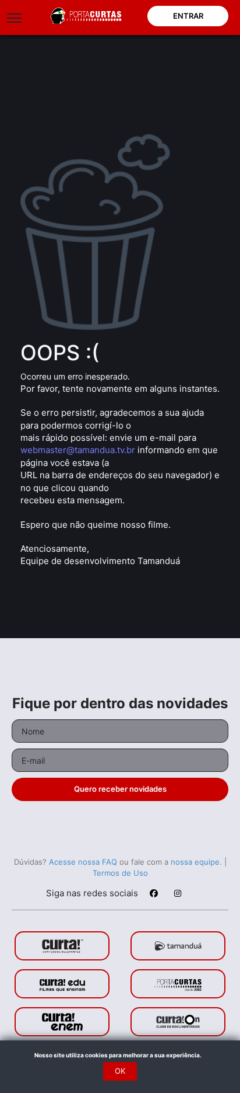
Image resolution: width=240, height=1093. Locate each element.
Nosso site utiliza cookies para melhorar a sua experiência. (120, 1055)
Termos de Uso (120, 873)
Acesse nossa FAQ (83, 861)
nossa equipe (195, 861)
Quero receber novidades (120, 788)
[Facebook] (153, 895)
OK (120, 1070)
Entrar (188, 15)
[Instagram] (177, 895)
